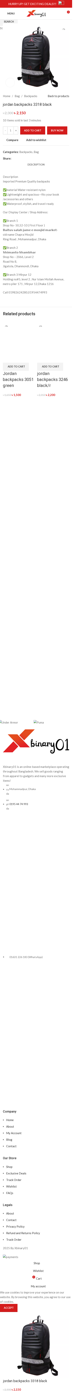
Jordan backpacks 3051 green (18, 379)
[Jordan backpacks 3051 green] (19, 336)
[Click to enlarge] (10, 82)
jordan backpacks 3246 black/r (52, 379)
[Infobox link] (36, 4)
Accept (9, 1307)
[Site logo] (36, 13)
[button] (16, 367)
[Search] (59, 13)
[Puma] (49, 722)
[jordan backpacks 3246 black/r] (53, 336)
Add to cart (32, 130)
